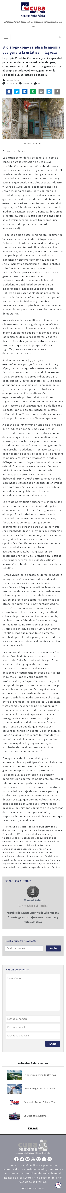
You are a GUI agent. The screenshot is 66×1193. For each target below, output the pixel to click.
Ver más (33, 1128)
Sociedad (27, 83)
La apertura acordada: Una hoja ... (41, 1074)
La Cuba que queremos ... (36, 1115)
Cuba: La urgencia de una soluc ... (41, 1088)
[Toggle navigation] (6, 37)
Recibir (53, 948)
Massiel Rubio (13, 80)
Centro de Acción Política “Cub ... (41, 1102)
